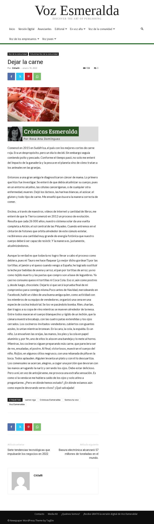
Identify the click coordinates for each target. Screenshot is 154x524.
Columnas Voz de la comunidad (44, 54)
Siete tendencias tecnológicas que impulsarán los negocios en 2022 (29, 452)
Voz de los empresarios (22, 38)
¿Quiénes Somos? (70, 514)
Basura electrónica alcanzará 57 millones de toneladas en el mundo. (78, 453)
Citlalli (16, 68)
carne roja (30, 399)
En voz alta (76, 28)
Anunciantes (44, 28)
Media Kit (53, 514)
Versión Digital (26, 28)
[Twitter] (20, 76)
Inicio (12, 28)
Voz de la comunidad (100, 28)
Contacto (39, 514)
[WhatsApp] (37, 76)
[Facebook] (11, 76)
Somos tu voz (72, 399)
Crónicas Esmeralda (50, 399)
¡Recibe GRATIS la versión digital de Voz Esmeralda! (110, 514)
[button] (141, 29)
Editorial (59, 28)
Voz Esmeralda (17, 404)
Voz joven (47, 38)
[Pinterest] (28, 76)
